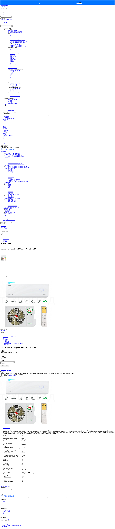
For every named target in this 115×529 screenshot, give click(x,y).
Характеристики (6, 428)
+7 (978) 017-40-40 (10, 114)
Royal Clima (2, 330)
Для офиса (5, 241)
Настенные (5, 240)
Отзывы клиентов (6, 503)
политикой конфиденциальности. (56, 3)
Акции (4, 120)
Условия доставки (6, 511)
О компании (5, 119)
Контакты (5, 128)
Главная (4, 237)
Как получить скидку (7, 514)
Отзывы (4, 127)
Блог (4, 502)
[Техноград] (7, 496)
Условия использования (8, 513)
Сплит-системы (6, 239)
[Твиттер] (1, 245)
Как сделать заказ (6, 510)
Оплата (4, 122)
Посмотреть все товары (12, 30)
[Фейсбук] (0, 245)
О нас (4, 501)
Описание (5, 427)
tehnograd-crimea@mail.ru (5, 524)
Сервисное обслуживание (8, 124)
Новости (4, 504)
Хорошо (79, 2)
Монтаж (4, 123)
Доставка (5, 121)
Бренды (4, 126)
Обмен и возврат (6, 512)
